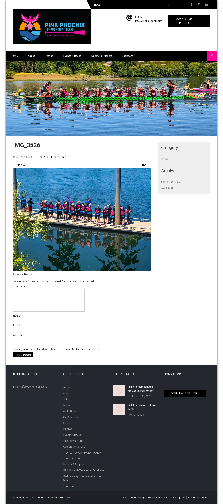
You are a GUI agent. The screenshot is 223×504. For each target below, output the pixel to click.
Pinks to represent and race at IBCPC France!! (141, 388)
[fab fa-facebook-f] (191, 5)
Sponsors (127, 55)
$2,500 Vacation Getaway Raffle (142, 407)
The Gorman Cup (73, 441)
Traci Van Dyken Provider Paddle (82, 452)
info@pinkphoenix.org (148, 21)
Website (18, 335)
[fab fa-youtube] (206, 5)
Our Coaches (70, 417)
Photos (49, 55)
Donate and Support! (184, 21)
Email (17, 325)
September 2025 (171, 182)
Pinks (63, 157)
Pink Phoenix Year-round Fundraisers (85, 470)
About (31, 55)
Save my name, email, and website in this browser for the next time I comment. (59, 349)
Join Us (67, 399)
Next (146, 164)
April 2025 (167, 188)
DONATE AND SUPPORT (185, 393)
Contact (68, 423)
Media (66, 405)
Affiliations (69, 411)
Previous (20, 164)
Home (14, 55)
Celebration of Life (74, 446)
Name (17, 315)
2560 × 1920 (49, 157)
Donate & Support (101, 55)
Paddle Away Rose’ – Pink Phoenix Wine (83, 478)
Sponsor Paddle (72, 458)
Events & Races (72, 55)
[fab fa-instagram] (198, 5)
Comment (20, 286)
